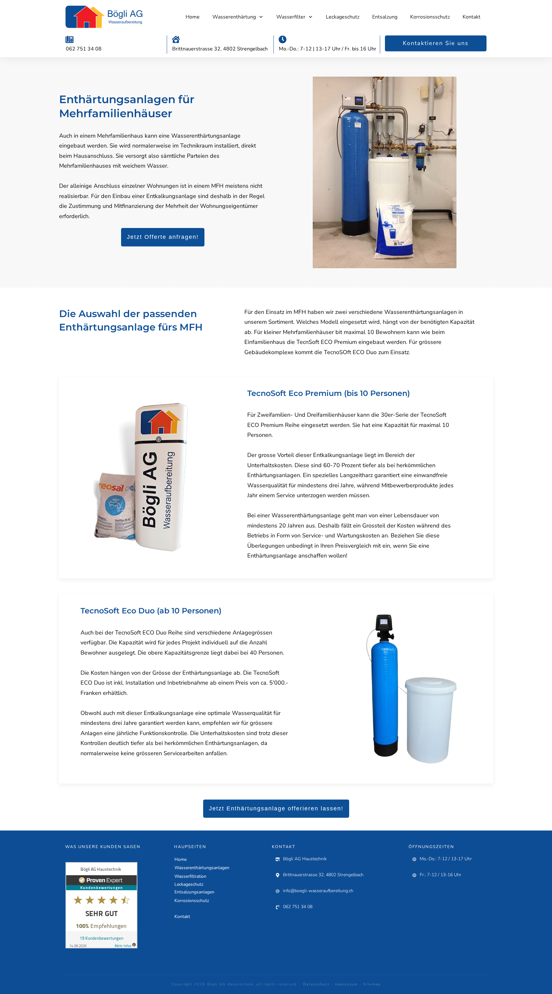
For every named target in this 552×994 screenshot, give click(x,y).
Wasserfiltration (190, 876)
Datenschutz (316, 984)
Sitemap (372, 984)
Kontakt (182, 917)
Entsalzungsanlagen (194, 892)
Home (180, 859)
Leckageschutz (188, 884)
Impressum (346, 984)
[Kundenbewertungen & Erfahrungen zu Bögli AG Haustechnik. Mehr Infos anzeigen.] (101, 904)
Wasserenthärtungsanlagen (201, 868)
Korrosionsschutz (191, 901)
